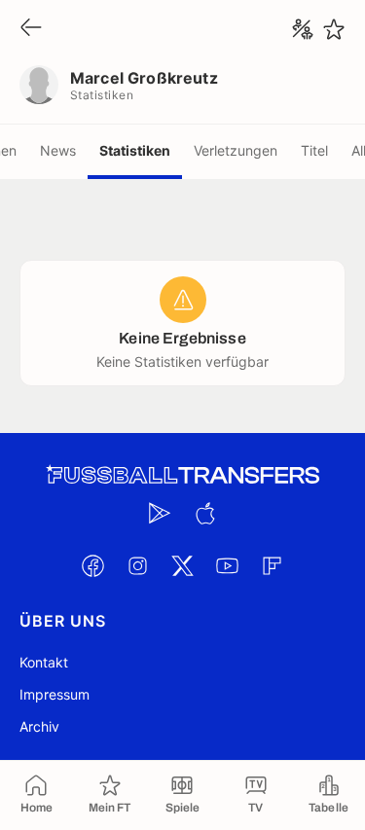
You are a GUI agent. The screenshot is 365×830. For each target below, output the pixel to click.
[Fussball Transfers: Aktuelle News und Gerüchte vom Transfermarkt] (183, 475)
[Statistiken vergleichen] (302, 29)
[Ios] (205, 512)
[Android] (160, 512)
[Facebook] (93, 565)
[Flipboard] (272, 565)
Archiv (39, 726)
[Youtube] (227, 565)
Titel (314, 150)
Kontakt (43, 662)
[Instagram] (138, 565)
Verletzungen (235, 150)
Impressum (54, 694)
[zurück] (31, 29)
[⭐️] (334, 29)
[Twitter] (183, 565)
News (58, 150)
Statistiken (134, 150)
